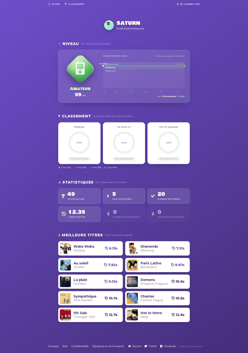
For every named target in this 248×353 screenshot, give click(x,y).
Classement (76, 4)
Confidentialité (80, 346)
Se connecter (190, 4)
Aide (64, 346)
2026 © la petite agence (190, 346)
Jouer (55, 4)
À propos (53, 346)
